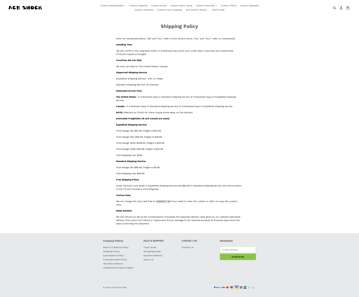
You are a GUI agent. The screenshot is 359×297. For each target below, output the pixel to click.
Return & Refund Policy (116, 247)
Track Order (150, 247)
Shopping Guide (152, 251)
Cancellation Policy (113, 255)
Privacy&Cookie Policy (115, 259)
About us (148, 259)
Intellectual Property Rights (118, 267)
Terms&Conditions (113, 263)
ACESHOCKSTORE (119, 287)
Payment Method (152, 255)
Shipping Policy (111, 251)
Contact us (188, 247)
